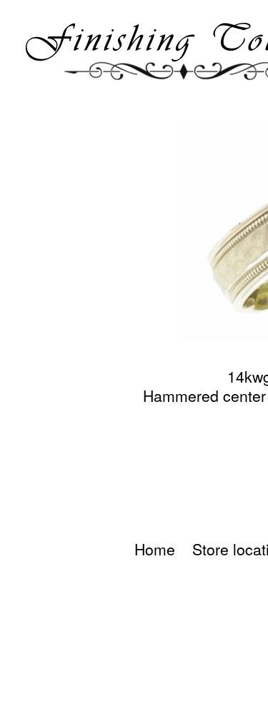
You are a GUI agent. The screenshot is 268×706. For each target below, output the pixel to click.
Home (154, 549)
